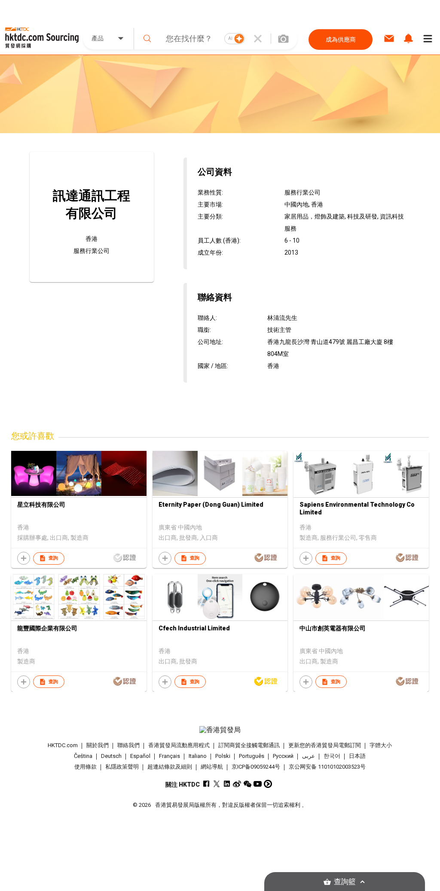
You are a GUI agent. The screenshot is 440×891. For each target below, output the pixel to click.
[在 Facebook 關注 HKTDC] (206, 784)
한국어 (332, 756)
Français (169, 756)
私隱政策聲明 (122, 766)
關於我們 (97, 745)
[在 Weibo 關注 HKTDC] (237, 784)
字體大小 (381, 745)
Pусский (283, 756)
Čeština (83, 756)
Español (140, 756)
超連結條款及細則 (169, 766)
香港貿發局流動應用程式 (179, 745)
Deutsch (111, 756)
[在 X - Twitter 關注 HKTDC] (216, 784)
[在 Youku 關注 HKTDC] (268, 784)
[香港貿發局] (220, 730)
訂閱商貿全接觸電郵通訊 (249, 745)
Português (251, 756)
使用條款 (85, 766)
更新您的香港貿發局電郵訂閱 (324, 745)
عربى (308, 756)
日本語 (357, 756)
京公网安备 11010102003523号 (327, 766)
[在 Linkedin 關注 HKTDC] (227, 784)
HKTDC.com (63, 745)
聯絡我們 (128, 745)
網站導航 (212, 766)
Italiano (198, 756)
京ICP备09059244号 (256, 766)
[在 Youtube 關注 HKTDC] (258, 784)
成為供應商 (341, 39)
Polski (222, 756)
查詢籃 (345, 882)
